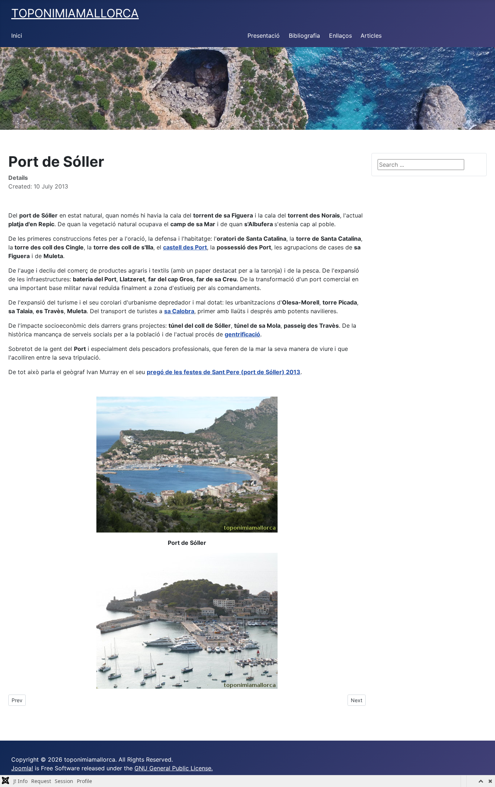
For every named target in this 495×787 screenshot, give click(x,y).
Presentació (264, 35)
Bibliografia (304, 35)
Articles (371, 35)
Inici (16, 35)
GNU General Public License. (173, 768)
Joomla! (22, 768)
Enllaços (340, 35)
